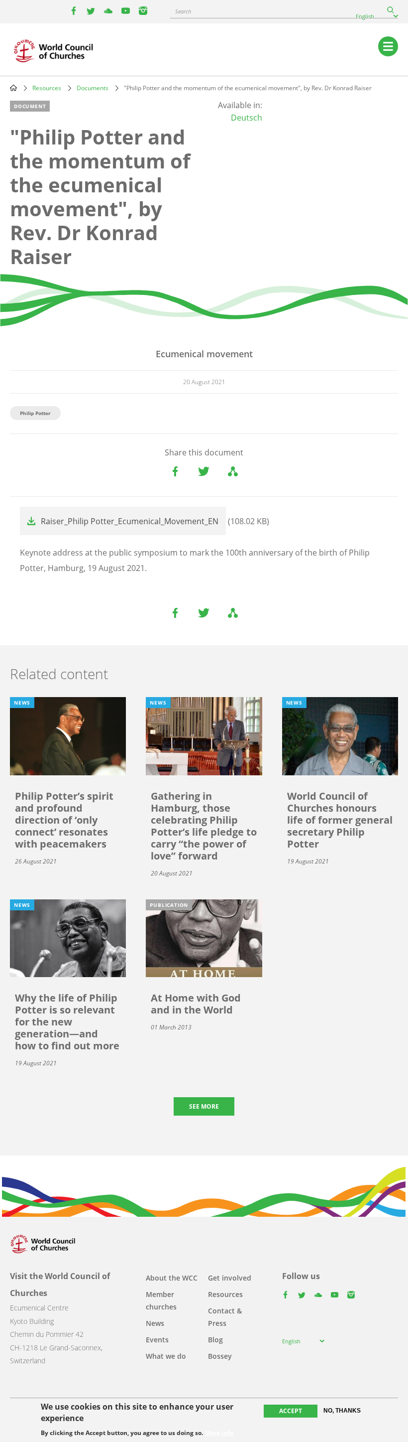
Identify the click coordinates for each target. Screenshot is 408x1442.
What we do (166, 1356)
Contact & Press (225, 1317)
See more (204, 1106)
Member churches (161, 1300)
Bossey (220, 1356)
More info (219, 1433)
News (155, 1323)
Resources (46, 88)
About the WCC (172, 1278)
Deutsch (246, 117)
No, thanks (342, 1410)
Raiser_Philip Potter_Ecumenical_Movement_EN (129, 521)
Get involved (229, 1278)
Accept (290, 1411)
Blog (215, 1339)
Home (13, 87)
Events (157, 1339)
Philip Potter (35, 413)
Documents (92, 88)
